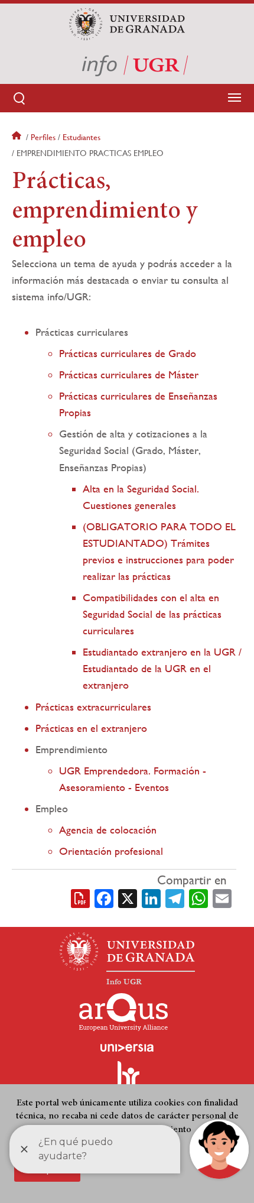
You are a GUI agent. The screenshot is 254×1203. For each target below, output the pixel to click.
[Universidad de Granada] (126, 24)
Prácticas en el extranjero (91, 728)
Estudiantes (81, 137)
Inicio (18, 137)
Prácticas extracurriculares (93, 707)
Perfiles (43, 137)
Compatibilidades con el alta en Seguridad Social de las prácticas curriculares (152, 614)
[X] (127, 897)
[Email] (222, 897)
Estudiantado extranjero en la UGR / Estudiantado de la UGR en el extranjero (162, 668)
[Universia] (127, 1047)
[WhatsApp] (198, 897)
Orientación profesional (111, 851)
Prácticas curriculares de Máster (128, 374)
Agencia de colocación (108, 829)
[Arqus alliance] (123, 1012)
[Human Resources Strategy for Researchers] (127, 1079)
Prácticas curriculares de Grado (127, 353)
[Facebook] (104, 897)
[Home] (127, 64)
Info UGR (124, 982)
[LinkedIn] (151, 897)
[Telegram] (174, 897)
